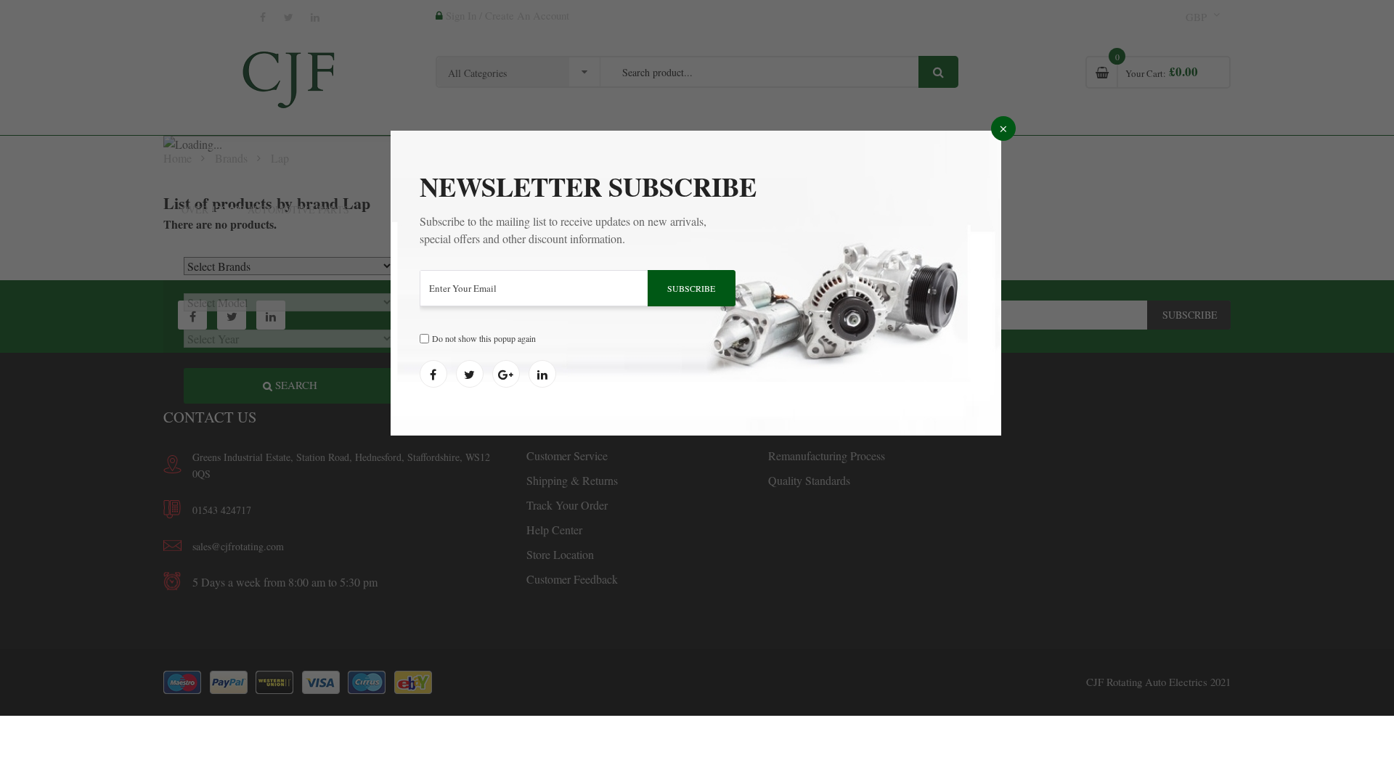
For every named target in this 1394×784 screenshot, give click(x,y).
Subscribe (691, 288)
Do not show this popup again (484, 338)
